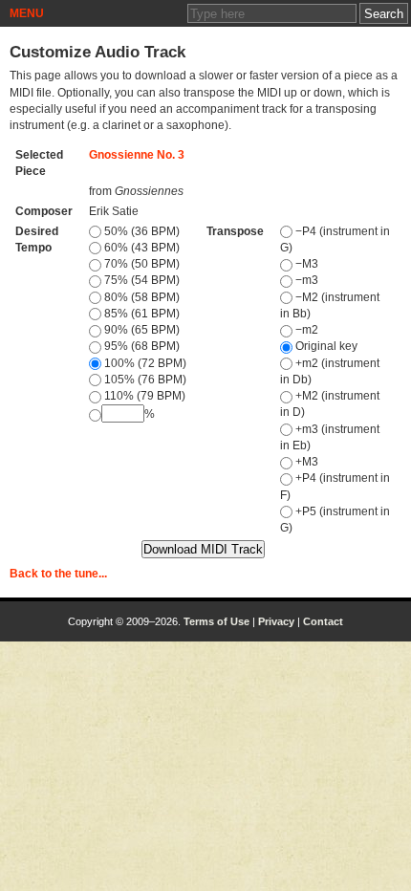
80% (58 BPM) (140, 297)
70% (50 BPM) (140, 264)
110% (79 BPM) (143, 396)
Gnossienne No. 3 (136, 155)
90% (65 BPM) (140, 330)
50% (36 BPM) (140, 231)
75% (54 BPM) (140, 280)
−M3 (305, 264)
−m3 (305, 280)
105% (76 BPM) (143, 379)
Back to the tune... (58, 573)
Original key (324, 346)
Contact (323, 621)
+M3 (305, 461)
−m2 (305, 330)
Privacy (276, 621)
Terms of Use (216, 621)
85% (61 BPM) (140, 313)
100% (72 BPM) (143, 363)
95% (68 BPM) (140, 346)
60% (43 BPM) (140, 247)
